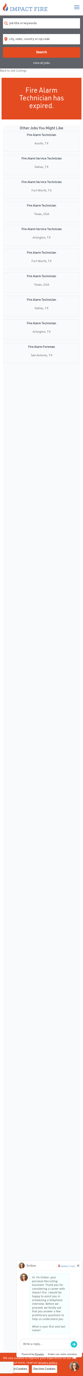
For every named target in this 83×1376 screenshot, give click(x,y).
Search (41, 52)
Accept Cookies (16, 1369)
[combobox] (41, 23)
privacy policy (48, 1362)
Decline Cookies (44, 1369)
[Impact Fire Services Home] (25, 7)
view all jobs (41, 63)
